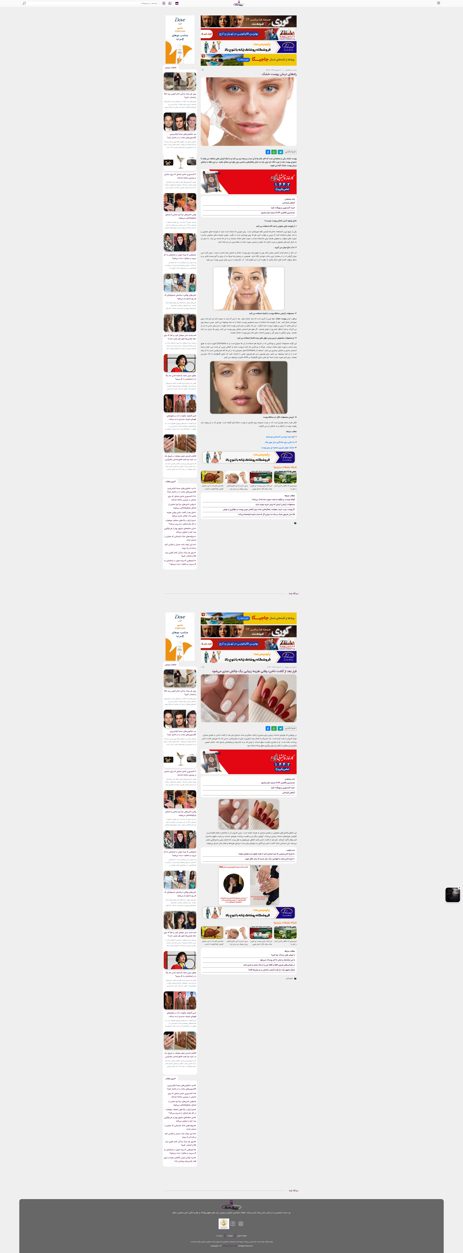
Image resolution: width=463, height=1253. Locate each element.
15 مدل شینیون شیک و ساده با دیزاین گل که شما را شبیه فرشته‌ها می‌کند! (266, 514)
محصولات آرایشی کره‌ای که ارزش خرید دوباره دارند (275, 504)
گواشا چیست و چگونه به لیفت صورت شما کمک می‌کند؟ (273, 499)
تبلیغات (230, 1235)
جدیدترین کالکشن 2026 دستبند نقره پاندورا (278, 212)
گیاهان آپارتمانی (288, 203)
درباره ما (219, 1235)
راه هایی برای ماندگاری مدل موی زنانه (279, 442)
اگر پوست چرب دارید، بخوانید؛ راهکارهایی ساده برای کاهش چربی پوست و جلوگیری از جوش (259, 509)
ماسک (291, 447)
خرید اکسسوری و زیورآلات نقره (283, 208)
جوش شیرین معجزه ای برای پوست (275, 447)
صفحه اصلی (242, 1235)
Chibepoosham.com (229, 1246)
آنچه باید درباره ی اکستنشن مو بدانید (280, 437)
